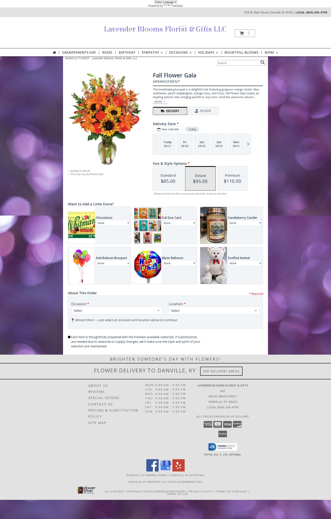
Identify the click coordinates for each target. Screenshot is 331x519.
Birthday (127, 52)
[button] (245, 33)
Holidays (206, 52)
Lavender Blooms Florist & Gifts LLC (165, 29)
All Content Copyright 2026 (127, 491)
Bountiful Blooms (241, 52)
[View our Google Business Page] (165, 470)
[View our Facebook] (152, 470)
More (269, 52)
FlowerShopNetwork (168, 491)
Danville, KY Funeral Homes (147, 475)
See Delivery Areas (221, 371)
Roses (107, 52)
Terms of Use (177, 494)
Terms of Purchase (231, 491)
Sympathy (150, 52)
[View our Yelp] (178, 470)
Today (192, 129)
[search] (262, 62)
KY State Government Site (182, 482)
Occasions (178, 52)
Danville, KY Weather (144, 482)
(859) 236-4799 (316, 12)
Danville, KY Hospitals (188, 475)
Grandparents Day (79, 52)
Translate (177, 5)
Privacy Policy (201, 491)
